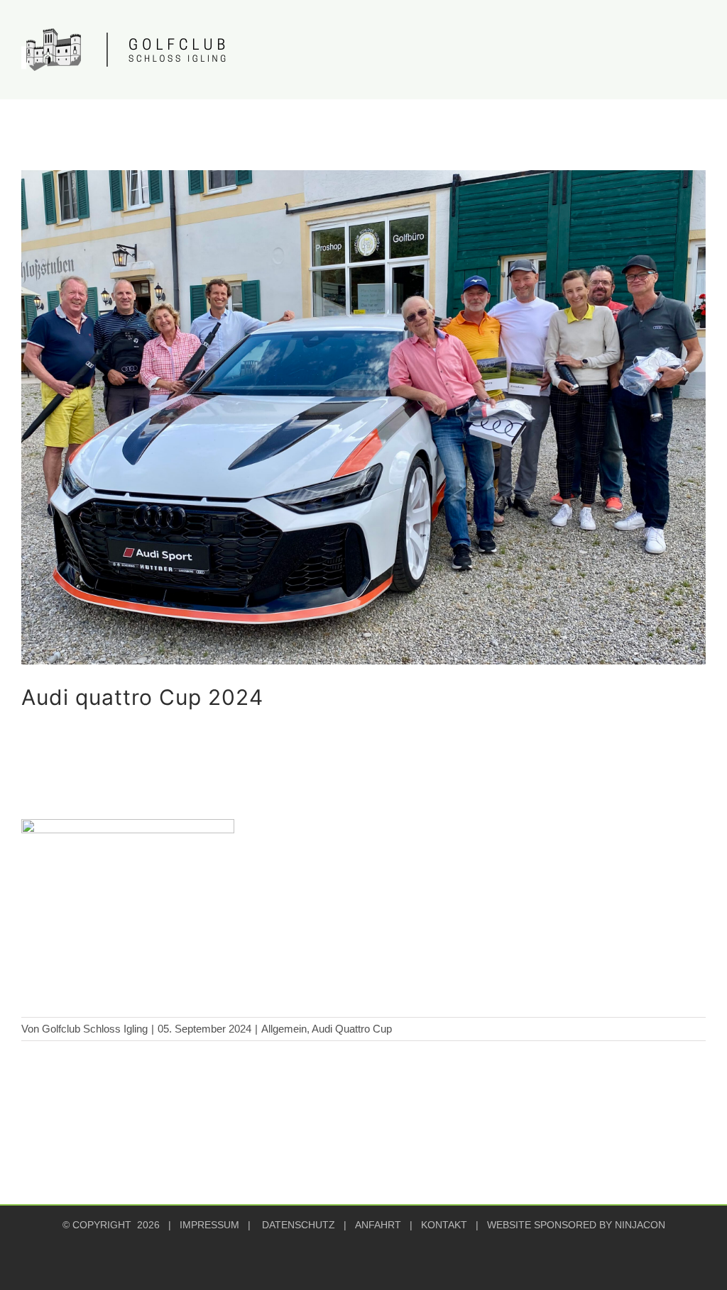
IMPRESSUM (209, 1224)
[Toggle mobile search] (674, 41)
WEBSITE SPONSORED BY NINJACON (576, 1224)
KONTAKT (444, 1224)
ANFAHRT (378, 1224)
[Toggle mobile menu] (700, 41)
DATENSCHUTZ (298, 1224)
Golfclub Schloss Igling (95, 1029)
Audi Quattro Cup (352, 1029)
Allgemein (284, 1029)
